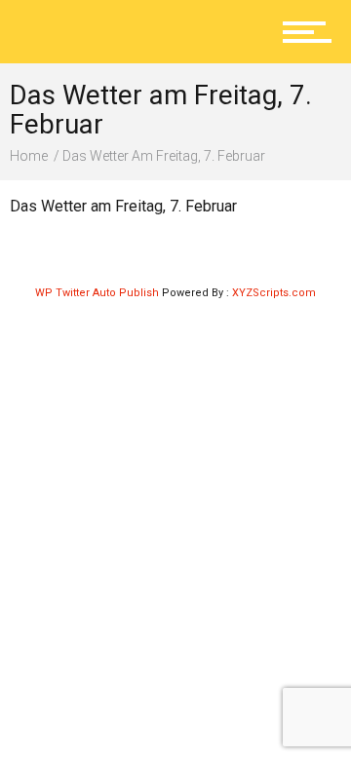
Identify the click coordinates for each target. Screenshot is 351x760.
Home (29, 156)
